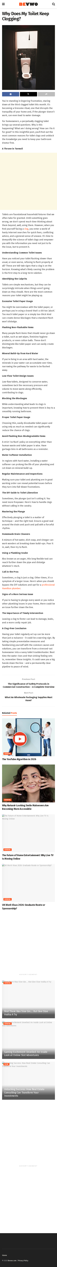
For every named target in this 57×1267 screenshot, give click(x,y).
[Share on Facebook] (10, 94)
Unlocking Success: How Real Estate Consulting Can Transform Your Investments (24, 1092)
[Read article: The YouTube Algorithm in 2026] (28, 737)
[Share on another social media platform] (46, 94)
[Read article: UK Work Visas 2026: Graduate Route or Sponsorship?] (28, 883)
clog (26, 229)
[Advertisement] (28, 181)
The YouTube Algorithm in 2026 (19, 759)
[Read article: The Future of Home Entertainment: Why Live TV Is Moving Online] (28, 833)
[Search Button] (53, 4)
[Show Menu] (3, 4)
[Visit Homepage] (28, 4)
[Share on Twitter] (28, 94)
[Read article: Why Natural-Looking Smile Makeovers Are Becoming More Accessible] (28, 783)
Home (6, 1064)
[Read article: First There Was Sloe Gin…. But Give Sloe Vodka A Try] (28, 999)
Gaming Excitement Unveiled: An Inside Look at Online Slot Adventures (25, 1053)
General (7, 754)
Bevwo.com (12, 1261)
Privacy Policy (23, 1261)
